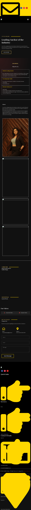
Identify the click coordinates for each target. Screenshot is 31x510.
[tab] (8, 312)
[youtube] (27, 7)
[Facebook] (21, 7)
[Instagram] (24, 7)
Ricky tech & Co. (27, 471)
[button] (28, 19)
